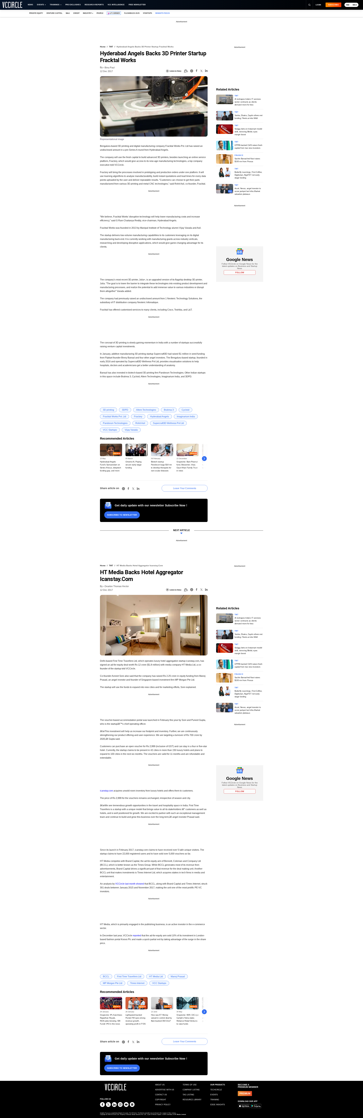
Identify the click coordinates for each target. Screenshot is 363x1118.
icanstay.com (106, 790)
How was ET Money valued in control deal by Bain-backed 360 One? (161, 1018)
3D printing (108, 410)
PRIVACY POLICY (163, 1105)
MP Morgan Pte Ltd (112, 983)
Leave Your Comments (184, 488)
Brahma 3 (169, 410)
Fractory (138, 416)
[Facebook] (196, 71)
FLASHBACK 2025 (131, 13)
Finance (239, 155)
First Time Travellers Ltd (129, 976)
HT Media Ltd (156, 976)
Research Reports (94, 5)
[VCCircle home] (12, 5)
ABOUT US (160, 1085)
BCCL (106, 976)
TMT (111, 47)
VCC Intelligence (116, 5)
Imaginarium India (186, 416)
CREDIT (76, 13)
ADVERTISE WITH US (164, 1090)
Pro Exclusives (73, 5)
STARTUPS (147, 13)
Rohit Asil (140, 423)
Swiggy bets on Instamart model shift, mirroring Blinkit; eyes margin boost (248, 132)
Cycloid (185, 410)
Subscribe (333, 5)
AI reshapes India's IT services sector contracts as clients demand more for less (248, 102)
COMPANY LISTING (191, 1090)
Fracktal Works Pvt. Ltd (114, 416)
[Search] (309, 5)
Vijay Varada (131, 430)
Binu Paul (110, 67)
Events (40, 5)
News (30, 5)
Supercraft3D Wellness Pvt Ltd (168, 423)
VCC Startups (110, 430)
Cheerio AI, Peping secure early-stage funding (133, 465)
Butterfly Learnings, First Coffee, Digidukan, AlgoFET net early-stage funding (248, 175)
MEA (355, 5)
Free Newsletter (137, 5)
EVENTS (214, 1095)
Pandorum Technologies (115, 423)
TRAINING (214, 1100)
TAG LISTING (188, 1095)
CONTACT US (161, 1095)
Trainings (54, 5)
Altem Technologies (146, 410)
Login (318, 5)
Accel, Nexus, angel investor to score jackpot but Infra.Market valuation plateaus (248, 191)
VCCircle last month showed (129, 884)
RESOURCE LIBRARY (192, 1100)
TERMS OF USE (190, 1085)
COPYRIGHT (160, 1100)
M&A (68, 13)
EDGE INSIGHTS (217, 1105)
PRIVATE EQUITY (36, 13)
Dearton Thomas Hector (117, 586)
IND (347, 5)
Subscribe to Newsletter (122, 515)
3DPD (125, 410)
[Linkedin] (206, 71)
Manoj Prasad (178, 976)
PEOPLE (100, 13)
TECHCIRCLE (216, 1090)
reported (137, 935)
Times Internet (137, 983)
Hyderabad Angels (159, 416)
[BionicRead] (185, 71)
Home (102, 47)
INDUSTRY (87, 13)
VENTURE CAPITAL (54, 13)
